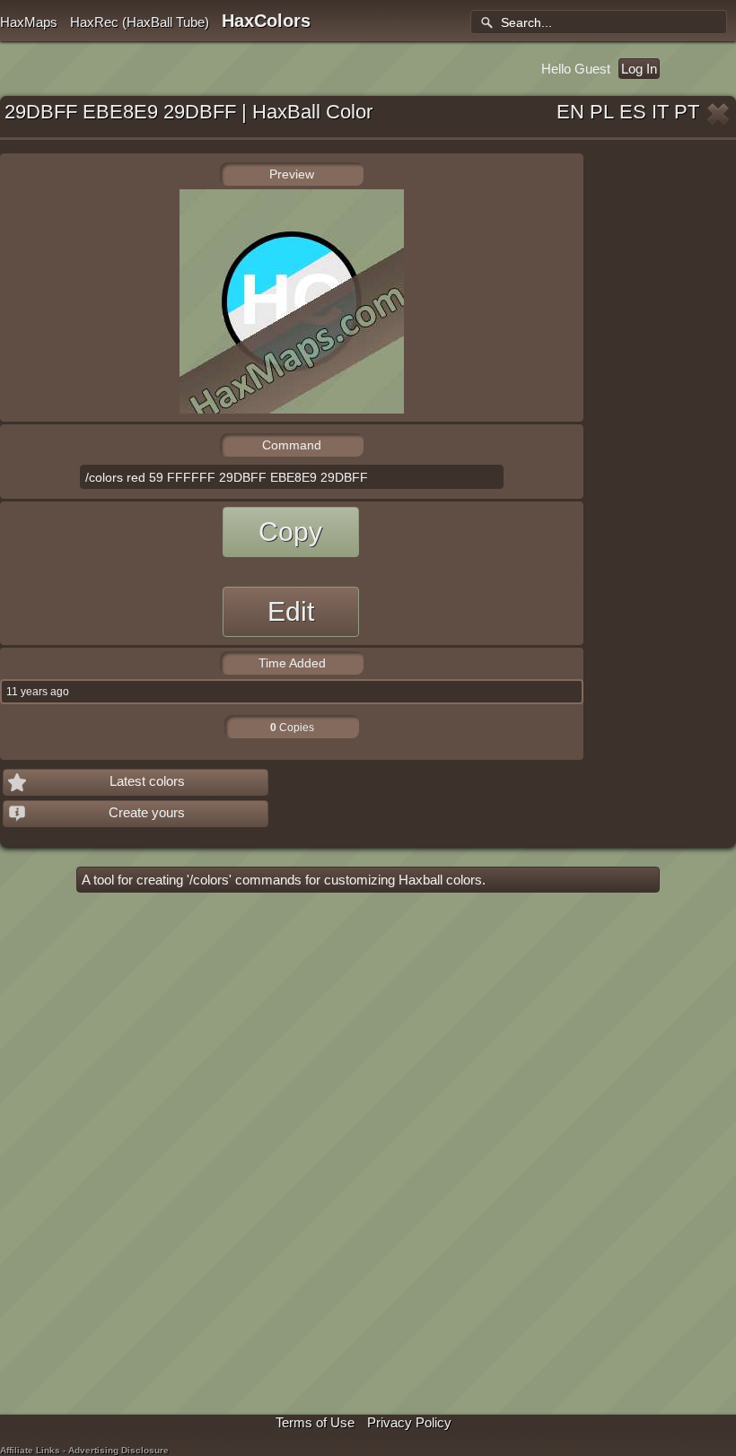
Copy (290, 531)
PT (686, 111)
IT (660, 111)
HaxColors (266, 21)
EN (570, 111)
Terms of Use (315, 1422)
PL (602, 111)
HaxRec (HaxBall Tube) (139, 22)
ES (632, 111)
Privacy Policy (409, 1422)
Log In (639, 68)
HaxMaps (28, 22)
